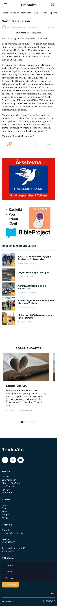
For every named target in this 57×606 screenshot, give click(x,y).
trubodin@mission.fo (12, 533)
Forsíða (5, 476)
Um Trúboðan (9, 486)
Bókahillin (26, 12)
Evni (4, 508)
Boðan (44, 12)
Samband (7, 492)
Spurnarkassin (9, 480)
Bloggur (14, 12)
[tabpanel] (26, 385)
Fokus (5, 505)
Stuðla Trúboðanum (12, 483)
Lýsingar (6, 489)
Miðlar (5, 518)
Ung (36, 12)
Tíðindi (4, 12)
